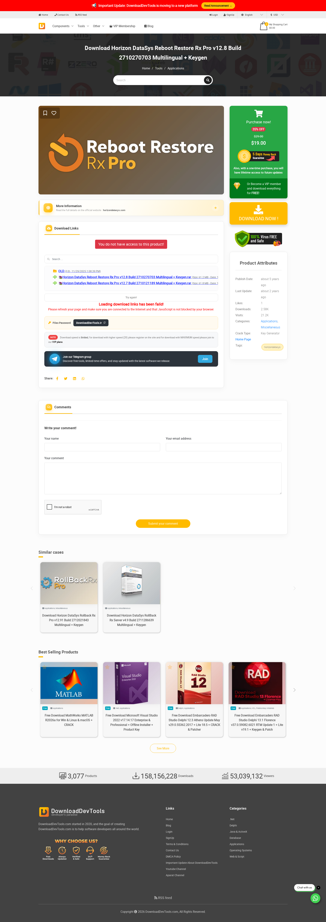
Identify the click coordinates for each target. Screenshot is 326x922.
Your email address (178, 438)
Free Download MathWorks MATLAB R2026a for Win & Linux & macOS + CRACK (69, 720)
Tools (81, 26)
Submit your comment (163, 523)
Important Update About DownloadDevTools (192, 862)
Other (96, 26)
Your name (51, 438)
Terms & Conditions (177, 844)
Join (205, 359)
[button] (294, 690)
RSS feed (82, 14)
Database (235, 838)
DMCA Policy (173, 856)
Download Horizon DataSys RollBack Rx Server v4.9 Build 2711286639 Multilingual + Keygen (131, 620)
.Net (117, 708)
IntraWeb (270, 708)
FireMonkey (261, 708)
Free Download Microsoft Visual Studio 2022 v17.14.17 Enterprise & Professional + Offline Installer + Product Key (132, 722)
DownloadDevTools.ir (89, 323)
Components (60, 26)
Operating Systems (241, 850)
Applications (176, 68)
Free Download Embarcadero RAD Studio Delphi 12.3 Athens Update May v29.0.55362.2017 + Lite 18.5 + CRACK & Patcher (194, 722)
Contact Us (63, 14)
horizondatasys (272, 347)
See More (163, 748)
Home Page (243, 339)
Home (44, 14)
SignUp (230, 14)
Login (215, 14)
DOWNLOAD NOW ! (258, 218)
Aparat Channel (175, 875)
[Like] (53, 113)
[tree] (131, 278)
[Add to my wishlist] (45, 113)
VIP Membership (124, 26)
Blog (150, 26)
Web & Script (237, 856)
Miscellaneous (270, 327)
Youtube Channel (176, 869)
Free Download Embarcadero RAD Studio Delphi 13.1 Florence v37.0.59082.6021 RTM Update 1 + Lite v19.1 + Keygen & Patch (257, 722)
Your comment (54, 458)
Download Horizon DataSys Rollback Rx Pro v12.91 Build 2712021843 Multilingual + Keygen (68, 620)
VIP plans (57, 342)
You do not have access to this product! (131, 244)
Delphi (180, 708)
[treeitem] (146, 271)
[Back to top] (315, 911)
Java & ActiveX (238, 831)
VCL (253, 708)
